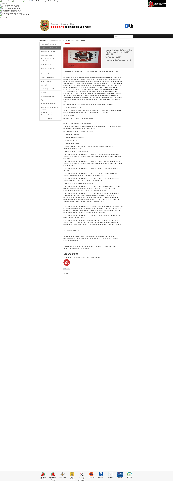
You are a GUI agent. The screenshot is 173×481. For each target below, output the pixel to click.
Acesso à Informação (47, 77)
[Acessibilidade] (127, 26)
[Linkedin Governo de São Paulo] (11, 7)
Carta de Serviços (46, 118)
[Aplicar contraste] (27, 1)
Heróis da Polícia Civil (47, 96)
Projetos (43, 92)
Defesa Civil (91, 477)
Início (69, 26)
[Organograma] (66, 262)
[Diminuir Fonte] (17, 1)
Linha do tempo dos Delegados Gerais (47, 73)
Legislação (44, 85)
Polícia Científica (72, 478)
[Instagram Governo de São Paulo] (11, 13)
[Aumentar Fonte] (6, 1)
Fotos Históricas (46, 64)
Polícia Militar (62, 477)
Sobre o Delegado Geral (48, 68)
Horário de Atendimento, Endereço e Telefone (48, 114)
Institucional (47, 40)
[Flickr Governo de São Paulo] (10, 5)
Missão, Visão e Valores (48, 44)
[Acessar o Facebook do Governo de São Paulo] (14, 15)
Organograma (45, 100)
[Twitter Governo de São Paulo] (10, 10)
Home (41, 40)
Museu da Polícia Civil (48, 51)
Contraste (131, 26)
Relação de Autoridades (48, 103)
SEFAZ (120, 477)
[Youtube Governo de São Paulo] (11, 12)
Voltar (67, 273)
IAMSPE (129, 477)
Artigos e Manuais (46, 81)
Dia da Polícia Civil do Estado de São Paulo (50, 60)
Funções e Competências (59, 40)
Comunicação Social (47, 89)
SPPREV (110, 477)
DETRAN (100, 477)
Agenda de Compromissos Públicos (49, 108)
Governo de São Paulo (43, 478)
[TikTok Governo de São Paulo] (10, 8)
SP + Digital (3, 4)
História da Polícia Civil (48, 55)
